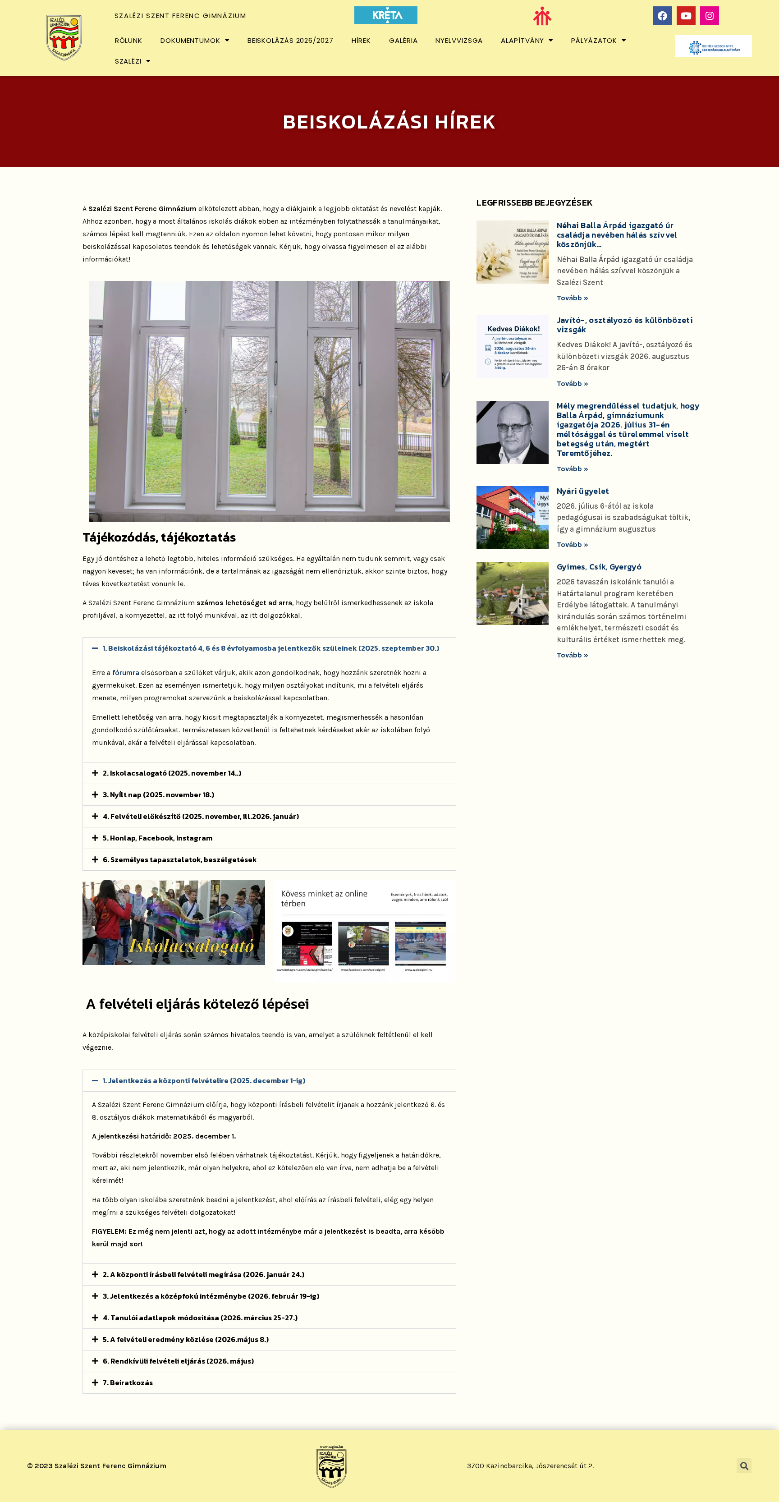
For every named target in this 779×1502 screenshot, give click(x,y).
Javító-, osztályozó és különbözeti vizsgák (625, 324)
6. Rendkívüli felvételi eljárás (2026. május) (178, 1360)
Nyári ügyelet (583, 491)
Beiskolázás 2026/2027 (290, 40)
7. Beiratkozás (128, 1382)
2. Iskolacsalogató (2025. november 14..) (172, 772)
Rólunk (128, 40)
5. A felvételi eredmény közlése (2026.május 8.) (186, 1339)
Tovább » (572, 298)
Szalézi (128, 61)
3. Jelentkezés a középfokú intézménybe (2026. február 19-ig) (211, 1296)
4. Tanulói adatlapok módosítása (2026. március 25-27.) (200, 1317)
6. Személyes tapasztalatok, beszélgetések (180, 859)
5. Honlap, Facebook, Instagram (157, 837)
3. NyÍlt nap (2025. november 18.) (158, 794)
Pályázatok (594, 40)
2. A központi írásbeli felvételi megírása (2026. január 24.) (203, 1274)
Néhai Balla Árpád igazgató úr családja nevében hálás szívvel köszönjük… (617, 234)
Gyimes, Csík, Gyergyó (599, 566)
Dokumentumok (190, 40)
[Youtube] (686, 15)
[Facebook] (662, 15)
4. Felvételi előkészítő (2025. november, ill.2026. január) (201, 816)
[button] (269, 648)
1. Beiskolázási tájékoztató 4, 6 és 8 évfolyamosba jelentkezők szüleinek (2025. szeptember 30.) (271, 648)
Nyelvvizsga (459, 40)
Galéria (403, 40)
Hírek (361, 40)
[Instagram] (709, 15)
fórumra (126, 672)
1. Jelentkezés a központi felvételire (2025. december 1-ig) (204, 1080)
